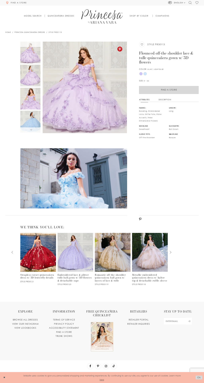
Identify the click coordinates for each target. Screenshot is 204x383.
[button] (177, 3)
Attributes (144, 100)
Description (165, 100)
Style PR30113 (55, 32)
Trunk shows (64, 336)
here (102, 379)
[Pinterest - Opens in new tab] (119, 49)
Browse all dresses (25, 319)
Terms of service (64, 319)
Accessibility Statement (64, 327)
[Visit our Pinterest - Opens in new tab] (98, 366)
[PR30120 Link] (75, 259)
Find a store (64, 332)
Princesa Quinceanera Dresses (30, 32)
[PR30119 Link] (113, 259)
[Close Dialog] (4, 377)
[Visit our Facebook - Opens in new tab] (90, 366)
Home (8, 32)
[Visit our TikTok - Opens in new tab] (114, 366)
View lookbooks (25, 327)
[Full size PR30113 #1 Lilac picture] (84, 87)
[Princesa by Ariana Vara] (102, 16)
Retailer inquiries (138, 323)
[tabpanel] (84, 87)
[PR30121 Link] (38, 258)
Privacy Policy (64, 323)
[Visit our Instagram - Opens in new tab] (106, 366)
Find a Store (169, 89)
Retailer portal (138, 319)
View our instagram (25, 323)
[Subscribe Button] (189, 321)
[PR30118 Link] (150, 259)
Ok (199, 377)
